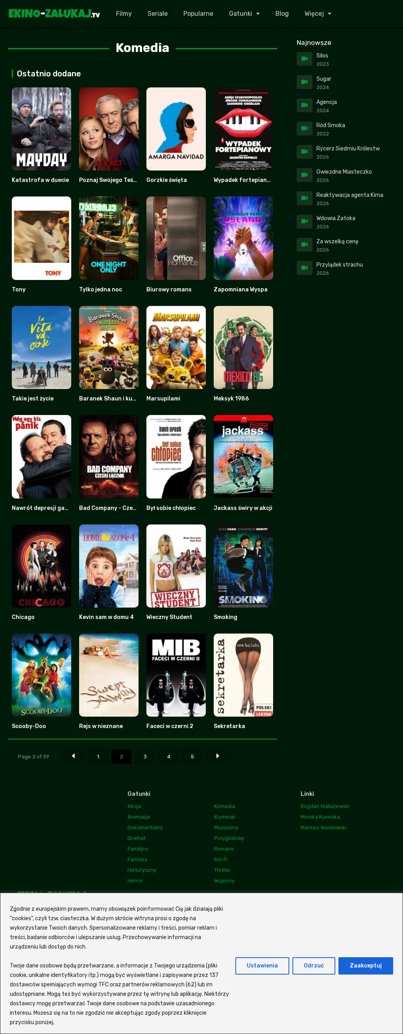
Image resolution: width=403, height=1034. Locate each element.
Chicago (23, 617)
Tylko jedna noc (100, 289)
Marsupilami (163, 398)
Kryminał (224, 817)
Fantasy (137, 859)
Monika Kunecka (320, 817)
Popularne (198, 13)
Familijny (138, 849)
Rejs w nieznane (101, 726)
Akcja (134, 806)
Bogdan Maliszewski (325, 806)
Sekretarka (229, 726)
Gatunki (240, 13)
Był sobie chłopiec (171, 508)
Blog (282, 13)
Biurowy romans (169, 289)
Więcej (314, 13)
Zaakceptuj (366, 965)
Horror (135, 881)
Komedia (224, 806)
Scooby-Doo (29, 726)
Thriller (222, 870)
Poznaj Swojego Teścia (110, 180)
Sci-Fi (220, 859)
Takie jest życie (33, 398)
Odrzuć (314, 965)
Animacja (139, 817)
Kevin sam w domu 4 (106, 617)
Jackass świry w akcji (243, 508)
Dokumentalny (145, 827)
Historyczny (142, 870)
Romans (224, 849)
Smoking (225, 617)
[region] (201, 963)
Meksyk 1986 (231, 398)
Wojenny (224, 881)
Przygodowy (229, 838)
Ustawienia (262, 965)
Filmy (124, 13)
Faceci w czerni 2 (169, 726)
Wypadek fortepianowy (246, 180)
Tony (19, 289)
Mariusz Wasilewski (324, 827)
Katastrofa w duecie (40, 180)
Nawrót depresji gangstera (49, 508)
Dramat (137, 838)
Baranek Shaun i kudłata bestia (122, 398)
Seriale (158, 13)
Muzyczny (226, 827)
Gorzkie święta (166, 180)
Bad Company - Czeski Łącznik (121, 508)
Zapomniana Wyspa (241, 289)
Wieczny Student (169, 617)
